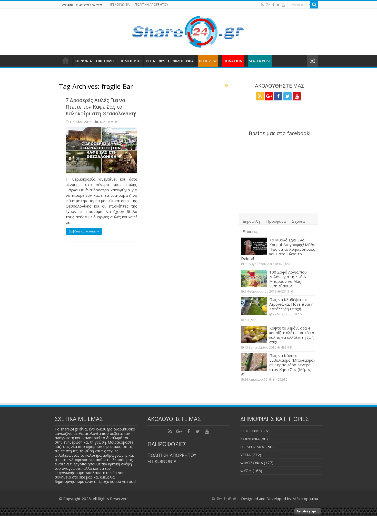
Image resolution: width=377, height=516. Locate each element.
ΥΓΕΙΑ (150, 61)
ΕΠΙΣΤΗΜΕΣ (105, 61)
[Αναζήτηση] (314, 4)
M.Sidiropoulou (305, 498)
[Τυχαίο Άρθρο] (312, 61)
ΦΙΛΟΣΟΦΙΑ (183, 61)
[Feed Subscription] (226, 85)
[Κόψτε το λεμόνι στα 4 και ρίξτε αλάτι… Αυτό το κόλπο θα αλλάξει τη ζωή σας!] (254, 334)
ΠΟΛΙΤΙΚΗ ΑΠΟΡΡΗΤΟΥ (151, 4)
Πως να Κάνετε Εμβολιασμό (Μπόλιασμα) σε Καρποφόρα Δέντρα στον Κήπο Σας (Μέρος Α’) (278, 365)
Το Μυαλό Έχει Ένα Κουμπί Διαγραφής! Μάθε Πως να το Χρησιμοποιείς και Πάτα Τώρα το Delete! (278, 249)
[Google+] (268, 5)
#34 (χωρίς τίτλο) (65, 60)
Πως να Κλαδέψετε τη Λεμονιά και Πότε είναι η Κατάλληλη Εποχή (291, 304)
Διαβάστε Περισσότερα (343, 511)
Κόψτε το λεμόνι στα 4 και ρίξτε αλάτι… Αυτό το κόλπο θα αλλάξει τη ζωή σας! (291, 334)
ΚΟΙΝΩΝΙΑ (83, 61)
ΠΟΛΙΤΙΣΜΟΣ (131, 61)
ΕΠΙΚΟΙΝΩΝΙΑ (120, 4)
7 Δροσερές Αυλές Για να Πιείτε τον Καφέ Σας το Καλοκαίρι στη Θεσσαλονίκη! (101, 107)
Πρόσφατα (276, 221)
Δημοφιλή (251, 221)
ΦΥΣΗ (164, 61)
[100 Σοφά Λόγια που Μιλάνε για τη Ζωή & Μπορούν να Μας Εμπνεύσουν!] (254, 278)
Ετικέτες (250, 231)
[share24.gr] (188, 30)
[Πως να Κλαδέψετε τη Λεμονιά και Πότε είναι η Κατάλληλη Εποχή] (254, 306)
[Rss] (262, 5)
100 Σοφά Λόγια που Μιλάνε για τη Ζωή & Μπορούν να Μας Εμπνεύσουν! (288, 278)
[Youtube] (283, 5)
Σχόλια (298, 221)
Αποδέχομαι (307, 511)
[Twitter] (278, 5)
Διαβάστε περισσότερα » (84, 231)
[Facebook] (273, 5)
